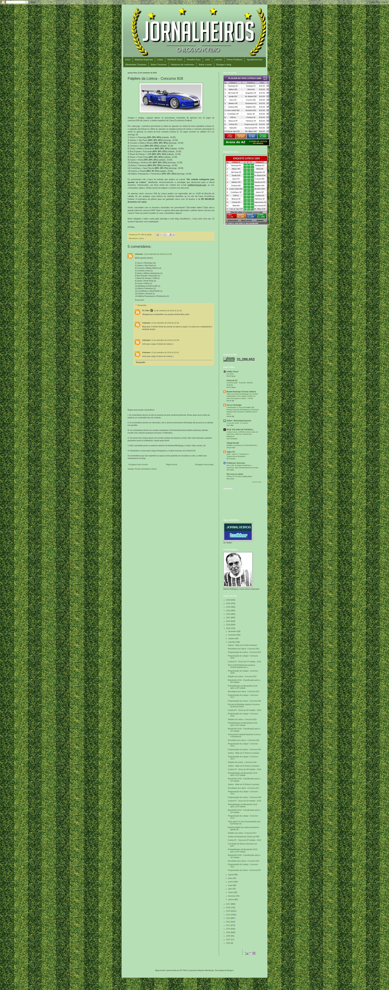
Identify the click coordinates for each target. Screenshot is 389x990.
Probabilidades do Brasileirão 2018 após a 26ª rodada (242, 687)
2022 (228, 614)
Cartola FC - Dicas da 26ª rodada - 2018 (244, 710)
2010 (228, 929)
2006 (228, 943)
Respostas (142, 305)
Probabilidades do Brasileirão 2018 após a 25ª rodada (242, 724)
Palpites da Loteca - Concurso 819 (242, 719)
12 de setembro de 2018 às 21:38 (158, 254)
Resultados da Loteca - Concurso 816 (243, 861)
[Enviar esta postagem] (157, 234)
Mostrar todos (257, 482)
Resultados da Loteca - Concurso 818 (243, 740)
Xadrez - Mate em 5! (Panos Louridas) (243, 784)
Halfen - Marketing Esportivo (239, 421)
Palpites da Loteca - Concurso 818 (242, 762)
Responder (139, 300)
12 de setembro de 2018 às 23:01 (165, 352)
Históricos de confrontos (182, 64)
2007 (228, 940)
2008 (228, 936)
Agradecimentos (254, 59)
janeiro (231, 899)
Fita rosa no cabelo (235, 474)
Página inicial (171, 464)
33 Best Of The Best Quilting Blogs (239, 476)
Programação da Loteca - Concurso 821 (244, 652)
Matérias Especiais (144, 59)
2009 (228, 932)
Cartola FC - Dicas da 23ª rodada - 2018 (244, 840)
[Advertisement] (242, 249)
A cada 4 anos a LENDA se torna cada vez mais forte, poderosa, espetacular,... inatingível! (242, 434)
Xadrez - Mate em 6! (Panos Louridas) (243, 766)
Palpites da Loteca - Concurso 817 (242, 833)
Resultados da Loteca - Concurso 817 (243, 788)
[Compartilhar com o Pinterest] (173, 234)
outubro (231, 638)
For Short (230, 374)
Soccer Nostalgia (234, 405)
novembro (232, 635)
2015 (228, 911)
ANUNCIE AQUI (174, 59)
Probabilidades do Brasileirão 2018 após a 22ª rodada (242, 850)
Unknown (139, 254)
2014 (228, 915)
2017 (228, 904)
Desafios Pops (194, 59)
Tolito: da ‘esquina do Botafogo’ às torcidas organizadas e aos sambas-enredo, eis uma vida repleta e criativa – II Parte (242, 396)
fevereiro (232, 896)
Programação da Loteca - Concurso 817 (244, 870)
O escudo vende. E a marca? (237, 423)
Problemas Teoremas (236, 463)
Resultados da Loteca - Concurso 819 (243, 691)
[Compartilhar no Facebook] (170, 234)
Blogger (230, 970)
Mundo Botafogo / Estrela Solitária (241, 392)
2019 (228, 625)
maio (230, 885)
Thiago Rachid (233, 443)
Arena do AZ (232, 380)
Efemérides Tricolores (135, 64)
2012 (228, 922)
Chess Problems (234, 59)
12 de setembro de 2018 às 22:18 (168, 311)
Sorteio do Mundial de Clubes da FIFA (243, 837)
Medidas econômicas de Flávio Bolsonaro (242, 445)
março (231, 892)
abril (230, 889)
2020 (228, 621)
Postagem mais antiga (204, 464)
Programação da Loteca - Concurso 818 (244, 797)
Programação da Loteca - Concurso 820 (244, 701)
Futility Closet (232, 372)
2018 (228, 628)
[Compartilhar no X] (167, 234)
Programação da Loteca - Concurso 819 (244, 749)
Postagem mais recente (138, 464)
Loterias (218, 59)
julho (230, 878)
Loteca (141, 238)
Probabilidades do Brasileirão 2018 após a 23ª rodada (242, 805)
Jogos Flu (231, 452)
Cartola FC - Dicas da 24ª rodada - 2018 (244, 801)
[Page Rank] (250, 954)
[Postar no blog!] (165, 234)
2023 (228, 611)
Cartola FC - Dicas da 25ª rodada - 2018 (244, 769)
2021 (228, 618)
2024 (228, 607)
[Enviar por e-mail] (162, 234)
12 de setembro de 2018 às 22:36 (165, 323)
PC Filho (145, 311)
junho (230, 882)
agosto (231, 875)
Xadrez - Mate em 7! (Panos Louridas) (243, 753)
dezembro (232, 631)
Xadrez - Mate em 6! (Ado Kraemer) (242, 645)
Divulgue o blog (223, 64)
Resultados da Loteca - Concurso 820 (243, 649)
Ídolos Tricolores (159, 64)
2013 (228, 918)
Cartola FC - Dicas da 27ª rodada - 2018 (244, 662)
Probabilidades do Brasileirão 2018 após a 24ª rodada (242, 774)
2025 (228, 603)
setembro (232, 642)
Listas (160, 59)
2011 (228, 925)
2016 (228, 908)
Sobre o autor (205, 64)
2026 (228, 600)
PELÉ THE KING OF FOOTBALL (240, 430)
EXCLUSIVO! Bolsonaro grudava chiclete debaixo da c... (241, 666)
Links (207, 59)
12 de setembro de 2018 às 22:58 (165, 340)
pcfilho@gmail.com (197, 185)
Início (127, 59)
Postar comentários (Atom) (146, 469)
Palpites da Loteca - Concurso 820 (242, 676)
